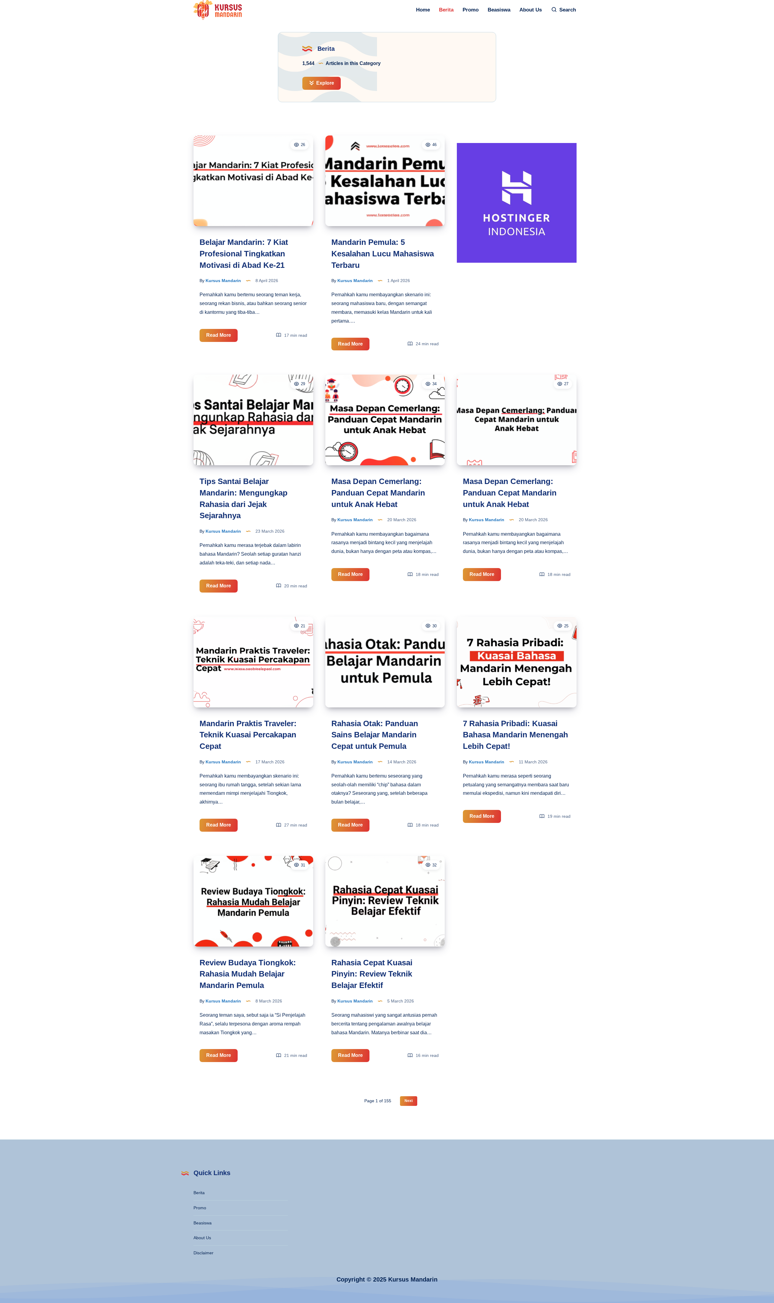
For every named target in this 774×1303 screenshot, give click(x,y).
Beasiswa (499, 10)
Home (423, 10)
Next (409, 1101)
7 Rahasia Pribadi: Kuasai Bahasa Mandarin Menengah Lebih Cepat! (515, 735)
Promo (471, 10)
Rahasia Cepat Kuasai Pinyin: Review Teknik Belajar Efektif (371, 974)
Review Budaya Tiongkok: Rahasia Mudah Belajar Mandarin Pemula (248, 974)
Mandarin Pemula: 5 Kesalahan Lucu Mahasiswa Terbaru (382, 253)
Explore (324, 83)
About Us (530, 10)
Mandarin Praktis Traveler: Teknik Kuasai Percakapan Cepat (248, 735)
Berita (446, 10)
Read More (222, 337)
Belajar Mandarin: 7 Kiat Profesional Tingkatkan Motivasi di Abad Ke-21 (244, 253)
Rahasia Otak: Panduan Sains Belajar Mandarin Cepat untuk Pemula (374, 735)
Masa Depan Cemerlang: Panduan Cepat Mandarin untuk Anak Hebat (378, 493)
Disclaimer (203, 1252)
